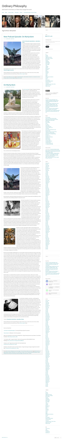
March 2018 (47, 325)
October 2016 (47, 205)
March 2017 (47, 200)
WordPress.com (48, 432)
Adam (46, 157)
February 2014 (47, 238)
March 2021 (47, 167)
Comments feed (48, 431)
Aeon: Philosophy (48, 117)
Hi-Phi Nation (47, 128)
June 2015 (47, 359)
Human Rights (47, 64)
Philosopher (47, 134)
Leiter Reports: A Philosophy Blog (50, 132)
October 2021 (47, 166)
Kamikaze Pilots (30, 352)
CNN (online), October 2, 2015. (13, 336)
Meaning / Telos (48, 68)
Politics (17, 351)
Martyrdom (27, 76)
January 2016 (47, 214)
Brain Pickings (47, 121)
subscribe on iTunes (20, 319)
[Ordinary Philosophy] (31, 19)
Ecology (47, 55)
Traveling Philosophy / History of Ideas (30, 12)
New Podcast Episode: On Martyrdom (19, 36)
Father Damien (6, 332)
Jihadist (25, 76)
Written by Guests (48, 86)
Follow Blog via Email (48, 39)
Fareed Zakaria (47, 125)
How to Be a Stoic (48, 130)
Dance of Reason (48, 122)
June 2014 (47, 234)
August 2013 (47, 244)
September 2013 (48, 243)
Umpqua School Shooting (12, 353)
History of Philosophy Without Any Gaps (51, 129)
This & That (47, 420)
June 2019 (47, 172)
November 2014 (48, 229)
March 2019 (47, 175)
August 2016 (47, 207)
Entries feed (47, 430)
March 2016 (47, 212)
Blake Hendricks (48, 151)
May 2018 (47, 185)
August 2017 (47, 195)
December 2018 (47, 178)
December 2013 (47, 240)
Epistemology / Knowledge (49, 58)
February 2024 (47, 163)
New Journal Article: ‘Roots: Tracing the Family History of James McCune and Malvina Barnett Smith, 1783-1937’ (53, 111)
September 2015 (48, 356)
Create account (48, 428)
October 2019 (47, 170)
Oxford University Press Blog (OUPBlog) (51, 133)
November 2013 (48, 241)
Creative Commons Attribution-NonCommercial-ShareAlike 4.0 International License (52, 93)
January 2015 (47, 227)
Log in (46, 429)
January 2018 (47, 327)
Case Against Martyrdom (20, 76)
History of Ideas (11, 12)
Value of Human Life (25, 353)
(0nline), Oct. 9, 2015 (10, 344)
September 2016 (48, 206)
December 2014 (47, 228)
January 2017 (47, 202)
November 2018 (48, 179)
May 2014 (47, 235)
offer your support (22, 73)
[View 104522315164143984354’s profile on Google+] (52, 36)
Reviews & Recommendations (49, 76)
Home (3, 12)
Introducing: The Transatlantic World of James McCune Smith (52, 107)
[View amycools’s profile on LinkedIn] (50, 36)
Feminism (47, 60)
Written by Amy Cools (11, 76)
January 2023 (47, 165)
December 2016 (47, 203)
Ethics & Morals (8, 351)
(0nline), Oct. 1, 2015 (12, 348)
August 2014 (47, 232)
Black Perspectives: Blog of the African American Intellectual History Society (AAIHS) (52, 120)
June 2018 (47, 184)
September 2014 (48, 231)
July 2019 (47, 171)
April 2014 (47, 236)
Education (47, 56)
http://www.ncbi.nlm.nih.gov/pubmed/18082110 (16, 340)
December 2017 (47, 328)
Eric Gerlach (47, 124)
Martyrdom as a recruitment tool (33, 76)
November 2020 (48, 168)
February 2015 (47, 226)
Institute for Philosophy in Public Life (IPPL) (51, 131)
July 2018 (47, 183)
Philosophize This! (48, 135)
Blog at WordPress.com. (5, 437)
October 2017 (47, 193)
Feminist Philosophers (48, 126)
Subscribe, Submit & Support (49, 418)
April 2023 (47, 164)
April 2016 (47, 211)
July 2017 (47, 196)
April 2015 (47, 361)
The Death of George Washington (9, 330)
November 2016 (48, 204)
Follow (47, 46)
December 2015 (47, 215)
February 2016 (47, 213)
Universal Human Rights (19, 353)
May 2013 (47, 385)
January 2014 (47, 239)
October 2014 (47, 230)
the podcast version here (11, 319)
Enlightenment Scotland (49, 57)
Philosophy (17, 12)
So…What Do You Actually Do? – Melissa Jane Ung (52, 153)
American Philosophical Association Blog (51, 118)
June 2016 (47, 209)
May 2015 (47, 360)
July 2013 (47, 245)
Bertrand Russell (37, 351)
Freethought (12, 351)
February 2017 (47, 201)
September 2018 (48, 181)
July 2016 (47, 208)
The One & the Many (23, 351)
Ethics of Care (16, 352)
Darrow (46, 123)
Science (46, 78)
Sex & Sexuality (47, 417)
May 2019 (47, 173)
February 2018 (47, 326)
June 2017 (47, 197)
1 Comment (29, 353)
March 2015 (47, 225)
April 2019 (47, 174)
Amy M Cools (12, 38)
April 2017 (47, 199)
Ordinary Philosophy (14, 6)
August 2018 (47, 182)
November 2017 (48, 192)
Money (46, 70)
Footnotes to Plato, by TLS (49, 127)
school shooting (26, 89)
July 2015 (47, 358)
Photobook (47, 72)
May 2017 (47, 198)
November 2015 (48, 354)
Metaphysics (47, 69)
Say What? (47, 77)
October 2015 (47, 355)
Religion (19, 351)
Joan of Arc (26, 352)
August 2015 (47, 357)
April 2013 (47, 386)
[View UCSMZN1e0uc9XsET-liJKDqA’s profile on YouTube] (51, 36)
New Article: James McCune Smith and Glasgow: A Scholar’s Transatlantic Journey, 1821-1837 (52, 109)
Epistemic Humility (11, 352)
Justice (15, 351)
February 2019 (47, 176)
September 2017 (48, 194)
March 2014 (47, 237)
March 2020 (47, 169)
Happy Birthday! (48, 62)
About (6, 12)
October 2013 (47, 242)
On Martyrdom (9, 85)
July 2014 (47, 233)
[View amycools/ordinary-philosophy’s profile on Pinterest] (49, 36)
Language (47, 66)
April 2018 (47, 324)
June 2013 (47, 246)
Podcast (21, 12)
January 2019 (47, 177)
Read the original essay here (9, 70)
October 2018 (47, 180)
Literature (47, 67)
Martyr (33, 352)
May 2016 (47, 210)
